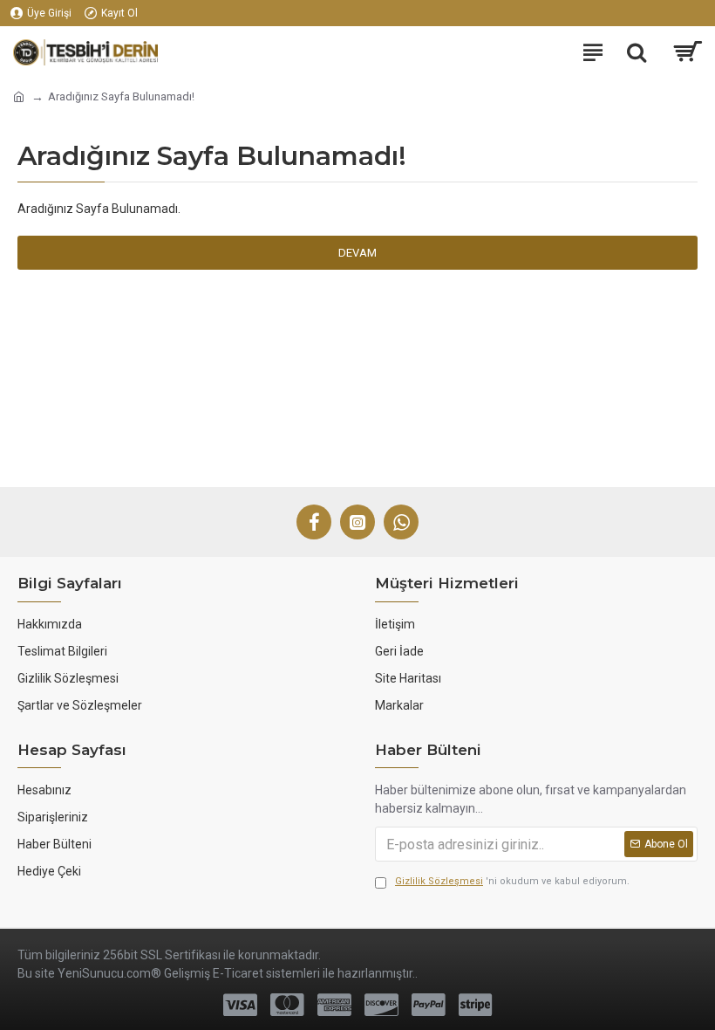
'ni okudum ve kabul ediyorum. (512, 881)
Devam (357, 252)
